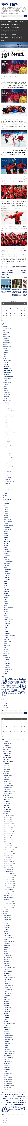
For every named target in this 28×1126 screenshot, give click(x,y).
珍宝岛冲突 (7, 579)
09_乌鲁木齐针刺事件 (8, 460)
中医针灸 (4, 681)
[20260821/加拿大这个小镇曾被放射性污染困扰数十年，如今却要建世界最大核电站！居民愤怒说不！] (17, 284)
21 (21, 313)
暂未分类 (5, 398)
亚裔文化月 (6, 559)
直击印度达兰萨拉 (8, 370)
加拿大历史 (6, 338)
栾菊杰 (2, 689)
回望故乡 (6, 386)
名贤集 (5, 581)
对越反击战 (7, 575)
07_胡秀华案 (6, 430)
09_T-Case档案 (7, 456)
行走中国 (5, 655)
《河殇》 (7, 631)
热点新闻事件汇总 (7, 400)
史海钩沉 (6, 567)
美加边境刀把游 (7, 372)
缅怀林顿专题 (7, 394)
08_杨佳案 (6, 444)
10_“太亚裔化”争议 (8, 472)
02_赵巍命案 (6, 402)
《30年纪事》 (8, 621)
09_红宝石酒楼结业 (8, 468)
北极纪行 (6, 362)
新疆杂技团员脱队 (10, 687)
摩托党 (4, 687)
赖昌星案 (6, 547)
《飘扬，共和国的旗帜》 (10, 635)
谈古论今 (5, 673)
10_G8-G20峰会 (7, 474)
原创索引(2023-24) (5, 37)
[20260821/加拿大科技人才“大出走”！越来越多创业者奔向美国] (6, 284)
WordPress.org (6, 707)
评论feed (5, 705)
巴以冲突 (6, 601)
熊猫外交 (16, 689)
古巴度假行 (6, 366)
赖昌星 (4, 693)
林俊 (21, 687)
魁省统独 (6, 651)
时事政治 (5, 380)
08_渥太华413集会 (8, 446)
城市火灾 (6, 587)
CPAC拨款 (6, 501)
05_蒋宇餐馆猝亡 (7, 418)
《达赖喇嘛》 (8, 633)
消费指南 (6, 535)
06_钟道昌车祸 (7, 426)
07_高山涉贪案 (7, 436)
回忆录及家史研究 (7, 346)
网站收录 (3, 40)
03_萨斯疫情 (6, 406)
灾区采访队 (7, 442)
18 (10, 313)
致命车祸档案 (6, 653)
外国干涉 (6, 523)
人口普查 (6, 513)
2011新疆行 (6, 659)
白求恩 (5, 615)
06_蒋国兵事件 (7, 424)
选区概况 (7, 539)
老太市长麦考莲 (7, 641)
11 (10, 310)
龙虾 (7, 695)
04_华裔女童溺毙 (7, 408)
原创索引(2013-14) (15, 27)
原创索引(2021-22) (16, 34)
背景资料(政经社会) (7, 499)
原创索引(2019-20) (5, 34)
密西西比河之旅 (7, 368)
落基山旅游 (6, 374)
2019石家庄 (6, 671)
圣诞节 (13, 685)
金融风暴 (6, 549)
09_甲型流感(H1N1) (8, 466)
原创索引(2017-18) (16, 31)
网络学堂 (5, 497)
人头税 (12, 681)
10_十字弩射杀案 (7, 475)
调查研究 (23, 691)
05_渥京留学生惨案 (8, 416)
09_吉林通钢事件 (7, 462)
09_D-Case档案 (7, 454)
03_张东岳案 (6, 404)
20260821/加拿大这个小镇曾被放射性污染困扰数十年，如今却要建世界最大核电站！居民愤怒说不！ (16, 292)
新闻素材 (5, 356)
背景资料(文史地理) (7, 551)
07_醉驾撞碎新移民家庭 (9, 432)
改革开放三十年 (7, 529)
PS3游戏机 (6, 553)
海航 (6, 689)
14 (21, 310)
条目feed (5, 703)
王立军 (22, 689)
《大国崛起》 (8, 627)
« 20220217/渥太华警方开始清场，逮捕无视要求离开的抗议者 (7, 272)
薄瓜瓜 (19, 691)
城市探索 (6, 585)
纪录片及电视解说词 (8, 619)
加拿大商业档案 (6, 342)
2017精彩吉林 (7, 665)
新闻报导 (4, 78)
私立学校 (6, 617)
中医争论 (6, 509)
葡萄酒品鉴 (6, 396)
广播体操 (6, 603)
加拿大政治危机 (7, 519)
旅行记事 (5, 358)
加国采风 (5, 334)
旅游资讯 (6, 611)
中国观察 (6, 350)
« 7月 (2, 320)
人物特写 (5, 330)
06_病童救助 (6, 422)
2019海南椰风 (7, 667)
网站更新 (5, 495)
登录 (4, 701)
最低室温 (6, 531)
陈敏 (19, 693)
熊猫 (12, 689)
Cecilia (21, 679)
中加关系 (6, 507)
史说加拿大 (6, 340)
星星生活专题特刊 (7, 382)
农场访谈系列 (6, 332)
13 (17, 310)
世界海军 (6, 557)
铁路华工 (6, 647)
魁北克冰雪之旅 (7, 378)
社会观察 (6, 352)
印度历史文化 (7, 565)
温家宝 (8, 689)
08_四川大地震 (7, 440)
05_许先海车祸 (7, 420)
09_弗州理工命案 (7, 464)
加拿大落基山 (21, 681)
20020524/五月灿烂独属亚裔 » (21, 271)
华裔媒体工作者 (7, 328)
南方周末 (11, 683)
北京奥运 (5, 344)
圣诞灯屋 (9, 685)
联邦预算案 (6, 545)
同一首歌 (6, 685)
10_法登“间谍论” (7, 477)
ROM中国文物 (7, 555)
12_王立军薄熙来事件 (8, 489)
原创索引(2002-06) (19, 21)
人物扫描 (5, 326)
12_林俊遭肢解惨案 (8, 487)
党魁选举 (6, 515)
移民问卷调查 (7, 541)
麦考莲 (4, 695)
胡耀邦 (5, 643)
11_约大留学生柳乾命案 (9, 481)
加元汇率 (6, 517)
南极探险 (6, 364)
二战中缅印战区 (8, 573)
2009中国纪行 (7, 657)
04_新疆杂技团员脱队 (8, 410)
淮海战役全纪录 (8, 637)
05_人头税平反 (7, 414)
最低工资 (17, 687)
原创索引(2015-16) (5, 31)
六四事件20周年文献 (8, 561)
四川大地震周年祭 (8, 521)
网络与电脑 (6, 639)
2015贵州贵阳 (7, 663)
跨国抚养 (10, 693)
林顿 (24, 687)
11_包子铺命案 (7, 479)
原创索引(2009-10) (16, 24)
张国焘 (5, 605)
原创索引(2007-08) (5, 24)
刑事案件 (15, 681)
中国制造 (6, 511)
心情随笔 (5, 348)
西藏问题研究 (7, 645)
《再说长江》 (8, 623)
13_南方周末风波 (7, 491)
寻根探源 (6, 597)
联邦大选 (6, 543)
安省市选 (15, 685)
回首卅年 (6, 388)
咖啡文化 (6, 583)
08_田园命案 (6, 450)
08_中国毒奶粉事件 (8, 438)
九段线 (9, 681)
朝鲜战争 (7, 577)
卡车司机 (22, 683)
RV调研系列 (6, 503)
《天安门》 (7, 629)
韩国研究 (6, 649)
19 (14, 313)
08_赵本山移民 (7, 452)
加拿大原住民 (7, 563)
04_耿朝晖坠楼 (7, 412)
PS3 (25, 679)
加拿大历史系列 (6, 336)
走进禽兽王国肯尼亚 (8, 376)
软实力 (13, 693)
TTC (5, 505)
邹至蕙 (16, 693)
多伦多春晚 (6, 589)
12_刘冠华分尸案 (7, 485)
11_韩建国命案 (7, 483)
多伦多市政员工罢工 (8, 525)
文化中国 (6, 609)
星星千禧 (6, 390)
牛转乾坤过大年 (7, 392)
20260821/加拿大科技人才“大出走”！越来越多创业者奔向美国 (6, 291)
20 (17, 313)
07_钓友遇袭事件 (7, 434)
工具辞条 (6, 599)
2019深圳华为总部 (8, 669)
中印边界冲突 (8, 569)
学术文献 (6, 593)
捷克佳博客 (10, 4)
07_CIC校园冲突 (7, 428)
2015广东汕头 (7, 661)
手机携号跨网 (7, 527)
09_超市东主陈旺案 (8, 470)
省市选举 (6, 537)
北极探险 (7, 613)
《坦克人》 (7, 625)
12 (14, 310)
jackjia (4, 76)
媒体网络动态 (7, 591)
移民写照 (5, 493)
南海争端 (17, 683)
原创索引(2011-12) (5, 27)
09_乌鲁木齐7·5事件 (8, 458)
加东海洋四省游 (7, 360)
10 (6, 310)
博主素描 (3, 21)
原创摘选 (10, 21)
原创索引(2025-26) (16, 37)
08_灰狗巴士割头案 (8, 448)
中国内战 (7, 571)
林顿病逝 (6, 533)
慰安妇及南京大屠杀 (8, 607)
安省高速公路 (7, 595)
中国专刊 (6, 384)
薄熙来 (15, 691)
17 (6, 313)
